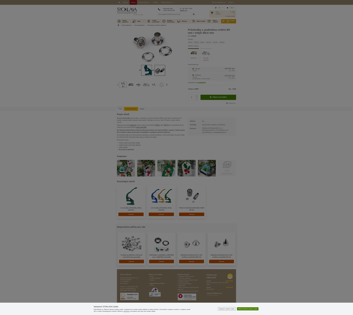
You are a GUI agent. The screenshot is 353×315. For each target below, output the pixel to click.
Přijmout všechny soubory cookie (247, 309)
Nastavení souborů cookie (226, 309)
